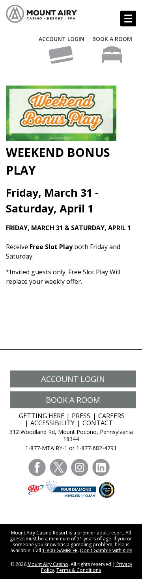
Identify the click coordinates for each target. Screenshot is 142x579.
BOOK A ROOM (112, 39)
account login (73, 379)
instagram (79, 467)
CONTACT (97, 423)
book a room (73, 400)
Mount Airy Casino (48, 564)
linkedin (101, 467)
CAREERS (111, 415)
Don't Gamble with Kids (106, 550)
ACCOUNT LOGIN (61, 39)
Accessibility (52, 423)
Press (81, 415)
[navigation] (128, 18)
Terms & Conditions (78, 570)
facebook (37, 467)
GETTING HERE (41, 415)
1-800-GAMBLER (60, 550)
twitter (58, 467)
